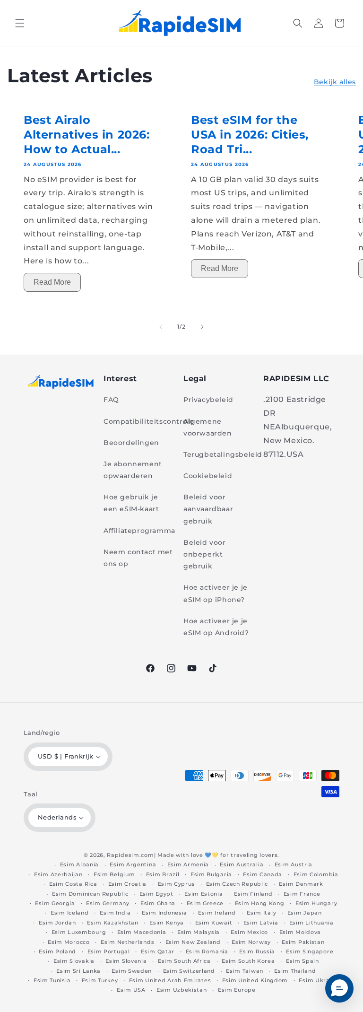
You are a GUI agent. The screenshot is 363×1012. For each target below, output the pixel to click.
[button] (19, 23)
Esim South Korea (248, 961)
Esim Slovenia (126, 961)
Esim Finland (253, 893)
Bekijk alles (335, 82)
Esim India (115, 912)
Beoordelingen (131, 442)
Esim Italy (261, 912)
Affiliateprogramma (139, 530)
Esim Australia (241, 864)
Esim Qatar (157, 951)
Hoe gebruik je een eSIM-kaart (131, 503)
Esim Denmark (301, 884)
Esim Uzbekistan (181, 989)
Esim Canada (262, 874)
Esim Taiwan (244, 971)
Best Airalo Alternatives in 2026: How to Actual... (87, 134)
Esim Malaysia (198, 932)
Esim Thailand (295, 971)
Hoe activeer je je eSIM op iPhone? (215, 593)
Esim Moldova (300, 932)
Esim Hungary (316, 903)
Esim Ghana (157, 903)
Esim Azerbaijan (58, 874)
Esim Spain (302, 961)
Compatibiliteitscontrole (149, 421)
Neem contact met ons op (138, 558)
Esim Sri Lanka (78, 971)
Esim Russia (257, 951)
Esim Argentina (133, 864)
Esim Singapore (309, 951)
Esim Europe (237, 989)
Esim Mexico (249, 932)
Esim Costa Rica (73, 884)
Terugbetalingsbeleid (222, 454)
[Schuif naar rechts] (202, 326)
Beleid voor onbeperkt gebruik (204, 554)
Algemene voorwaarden (207, 427)
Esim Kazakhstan (112, 922)
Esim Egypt (156, 893)
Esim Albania (79, 864)
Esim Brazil (163, 874)
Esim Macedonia (141, 932)
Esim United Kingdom (255, 980)
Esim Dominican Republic (90, 893)
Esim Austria (293, 864)
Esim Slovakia (74, 961)
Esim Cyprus (176, 884)
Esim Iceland (69, 912)
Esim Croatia (127, 884)
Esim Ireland (216, 912)
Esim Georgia (55, 903)
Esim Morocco (68, 942)
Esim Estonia (203, 893)
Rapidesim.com (130, 855)
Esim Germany (107, 903)
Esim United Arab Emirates (170, 980)
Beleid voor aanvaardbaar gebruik (208, 509)
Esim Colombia (316, 874)
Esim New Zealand (193, 942)
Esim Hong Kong (260, 903)
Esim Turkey (100, 980)
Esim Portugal (108, 951)
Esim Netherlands (127, 942)
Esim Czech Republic (237, 884)
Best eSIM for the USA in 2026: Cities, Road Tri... (250, 134)
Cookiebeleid (207, 475)
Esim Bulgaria (211, 874)
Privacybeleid (208, 399)
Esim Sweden (132, 971)
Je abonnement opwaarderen (133, 470)
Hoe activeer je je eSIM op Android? (216, 627)
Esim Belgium (114, 874)
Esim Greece (205, 903)
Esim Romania (207, 951)
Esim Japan (304, 912)
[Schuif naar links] (160, 326)
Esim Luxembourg (79, 932)
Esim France (302, 893)
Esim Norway (251, 942)
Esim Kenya (166, 922)
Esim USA (131, 989)
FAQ (111, 399)
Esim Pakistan (303, 942)
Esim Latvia (260, 922)
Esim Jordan (57, 922)
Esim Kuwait (214, 922)
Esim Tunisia (52, 980)
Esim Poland (57, 951)
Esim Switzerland (189, 971)
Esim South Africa (184, 961)
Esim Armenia (188, 864)
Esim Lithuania (311, 922)
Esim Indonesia (164, 912)
